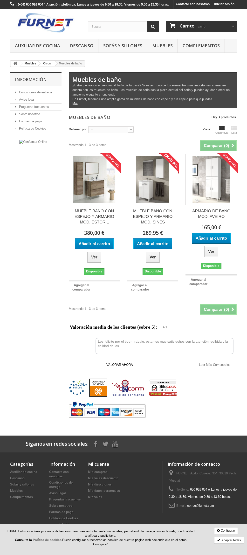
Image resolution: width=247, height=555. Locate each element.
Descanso (81, 46)
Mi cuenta (98, 464)
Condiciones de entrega (35, 92)
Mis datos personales (104, 491)
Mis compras (97, 472)
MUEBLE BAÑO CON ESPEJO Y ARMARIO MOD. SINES (152, 216)
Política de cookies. (47, 540)
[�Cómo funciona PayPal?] (107, 410)
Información (31, 79)
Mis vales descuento (103, 478)
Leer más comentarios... (216, 365)
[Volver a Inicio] (15, 64)
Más (75, 103)
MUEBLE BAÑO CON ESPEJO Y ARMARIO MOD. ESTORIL (94, 216)
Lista (234, 132)
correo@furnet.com (200, 505)
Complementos (201, 46)
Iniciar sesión (224, 4)
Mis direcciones (100, 484)
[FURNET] (45, 23)
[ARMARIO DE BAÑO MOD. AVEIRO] (211, 179)
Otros (47, 63)
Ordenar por (78, 129)
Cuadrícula (221, 132)
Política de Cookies (32, 128)
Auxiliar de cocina (37, 46)
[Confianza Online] (33, 141)
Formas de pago (30, 121)
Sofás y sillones (122, 46)
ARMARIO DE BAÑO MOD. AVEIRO (211, 214)
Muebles (162, 46)
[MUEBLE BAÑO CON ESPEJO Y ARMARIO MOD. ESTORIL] (94, 179)
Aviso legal (26, 99)
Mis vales (95, 497)
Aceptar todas (231, 540)
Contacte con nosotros (193, 4)
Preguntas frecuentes (33, 107)
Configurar (228, 530)
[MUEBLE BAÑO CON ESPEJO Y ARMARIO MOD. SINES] (153, 179)
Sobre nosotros (29, 114)
